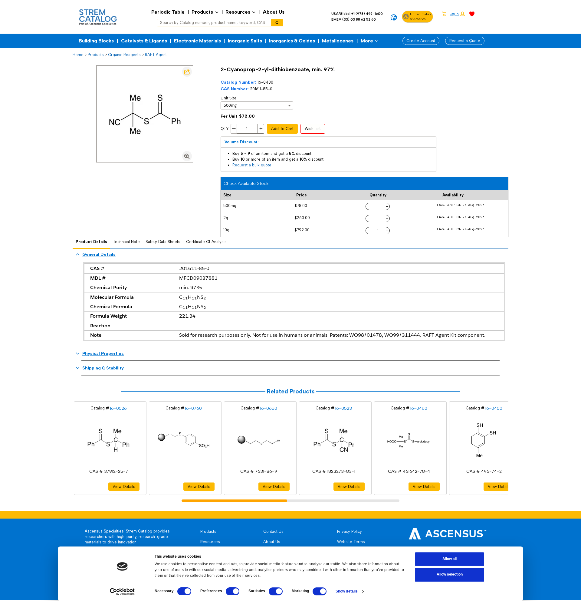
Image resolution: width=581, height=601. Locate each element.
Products (202, 12)
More (367, 41)
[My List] (472, 13)
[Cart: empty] (444, 14)
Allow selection (450, 575)
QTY (225, 128)
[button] (457, 14)
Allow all (449, 559)
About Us (273, 12)
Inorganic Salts (245, 41)
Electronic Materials (197, 41)
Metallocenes (337, 41)
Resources (237, 12)
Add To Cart (282, 128)
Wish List (313, 128)
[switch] (233, 591)
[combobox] (212, 22)
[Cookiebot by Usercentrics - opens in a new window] (122, 591)
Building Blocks (96, 41)
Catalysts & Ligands (144, 41)
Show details (347, 591)
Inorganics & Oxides (292, 41)
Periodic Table (168, 12)
